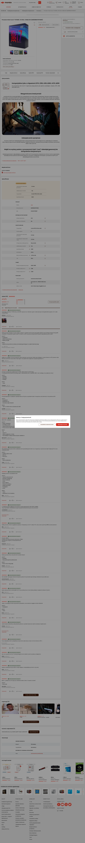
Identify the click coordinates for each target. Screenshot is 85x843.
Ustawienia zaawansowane (46, 424)
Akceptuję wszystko (62, 424)
